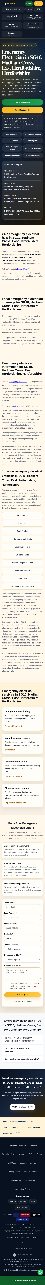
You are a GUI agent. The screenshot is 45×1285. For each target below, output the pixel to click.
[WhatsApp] (40, 1272)
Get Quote (38, 3)
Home (5, 1121)
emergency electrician (18, 382)
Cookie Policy (15, 1180)
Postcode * (8, 934)
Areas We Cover (8, 1154)
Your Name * (9, 902)
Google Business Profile (23, 1255)
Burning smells (22, 555)
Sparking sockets (22, 547)
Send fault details (22, 110)
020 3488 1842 (22, 1242)
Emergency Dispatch (28, 1163)
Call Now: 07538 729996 (22, 1107)
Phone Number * (10, 923)
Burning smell (33, 141)
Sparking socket (12, 141)
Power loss (22, 523)
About (21, 1154)
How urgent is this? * (12, 955)
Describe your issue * (12, 966)
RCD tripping (22, 515)
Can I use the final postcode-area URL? (22, 1059)
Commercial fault (33, 155)
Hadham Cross (8, 1133)
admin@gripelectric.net (24, 1248)
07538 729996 (27, 1001)
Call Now (29, 3)
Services (29, 9)
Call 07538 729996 (22, 102)
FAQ (38, 9)
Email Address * (10, 913)
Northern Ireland (22, 1208)
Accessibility (30, 1180)
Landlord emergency (12, 155)
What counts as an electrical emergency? (17, 1050)
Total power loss (11, 134)
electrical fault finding (25, 269)
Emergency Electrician (13, 9)
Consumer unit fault (33, 148)
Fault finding (22, 531)
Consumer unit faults (22, 539)
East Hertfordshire (33, 1127)
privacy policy (36, 985)
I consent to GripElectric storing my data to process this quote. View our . (25, 986)
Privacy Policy (14, 1172)
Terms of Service (30, 1172)
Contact (40, 1154)
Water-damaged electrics (12, 148)
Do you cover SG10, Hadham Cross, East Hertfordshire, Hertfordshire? (20, 1039)
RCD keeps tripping (33, 134)
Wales (33, 1201)
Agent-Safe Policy (22, 1189)
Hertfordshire (17, 1127)
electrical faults (17, 406)
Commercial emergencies (22, 586)
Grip (8, 3)
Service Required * (11, 944)
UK (32, 1121)
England (6, 1127)
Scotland (23, 1201)
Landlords (22, 578)
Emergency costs (22, 570)
